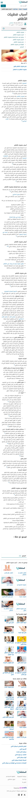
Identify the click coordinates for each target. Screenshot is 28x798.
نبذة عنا (24, 779)
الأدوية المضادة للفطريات (10, 291)
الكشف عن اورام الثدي (20, 755)
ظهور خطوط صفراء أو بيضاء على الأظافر (13, 264)
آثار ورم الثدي (23, 749)
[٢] (21, 121)
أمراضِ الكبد (12, 317)
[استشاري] (23, 2)
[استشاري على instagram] (19, 795)
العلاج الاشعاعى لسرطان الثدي (18, 746)
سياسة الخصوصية (21, 776)
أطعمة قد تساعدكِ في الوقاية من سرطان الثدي (14, 763)
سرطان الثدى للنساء (21, 752)
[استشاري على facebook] (21, 795)
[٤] (7, 246)
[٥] (9, 416)
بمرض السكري (16, 194)
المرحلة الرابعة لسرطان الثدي (19, 760)
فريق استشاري (11, 779)
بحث (3, 6)
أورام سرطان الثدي (21, 757)
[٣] (12, 164)
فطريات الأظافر (20, 96)
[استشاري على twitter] (24, 795)
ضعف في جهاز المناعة (15, 217)
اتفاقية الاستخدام (10, 776)
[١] (12, 93)
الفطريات (24, 83)
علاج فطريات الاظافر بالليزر (20, 66)
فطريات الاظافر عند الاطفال (20, 69)
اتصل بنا (24, 782)
